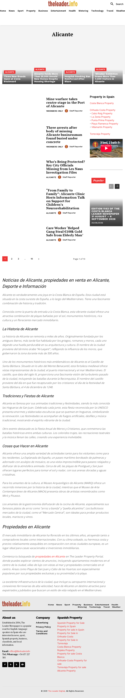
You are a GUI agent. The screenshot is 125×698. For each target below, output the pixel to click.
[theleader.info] (63, 3)
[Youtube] (22, 664)
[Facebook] (4, 664)
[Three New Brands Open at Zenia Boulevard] (17, 66)
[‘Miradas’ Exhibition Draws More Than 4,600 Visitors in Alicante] (108, 66)
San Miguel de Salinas (103, 41)
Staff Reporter (76, 111)
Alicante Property (66, 670)
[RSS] (10, 664)
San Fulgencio (78, 41)
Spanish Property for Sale (70, 622)
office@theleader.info (19, 651)
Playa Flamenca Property (104, 123)
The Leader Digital (56, 691)
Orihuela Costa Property (102, 110)
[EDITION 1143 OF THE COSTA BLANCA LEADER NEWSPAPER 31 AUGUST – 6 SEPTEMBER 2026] (106, 203)
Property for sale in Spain (70, 629)
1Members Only (54, 111)
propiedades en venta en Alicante (76, 280)
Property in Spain (66, 626)
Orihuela (10, 41)
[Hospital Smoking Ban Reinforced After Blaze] (77, 66)
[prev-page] (111, 186)
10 (32, 259)
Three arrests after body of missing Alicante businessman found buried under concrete (64, 134)
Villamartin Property (101, 127)
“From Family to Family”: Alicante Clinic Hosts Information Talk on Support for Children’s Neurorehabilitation (65, 199)
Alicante (9, 72)
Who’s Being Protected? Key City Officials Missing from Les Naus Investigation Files (65, 167)
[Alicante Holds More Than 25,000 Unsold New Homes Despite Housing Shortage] (47, 66)
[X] (16, 664)
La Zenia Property (101, 116)
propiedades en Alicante (50, 556)
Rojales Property (66, 650)
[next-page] (38, 258)
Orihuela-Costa (28, 41)
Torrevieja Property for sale (71, 667)
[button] (115, 4)
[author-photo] (67, 110)
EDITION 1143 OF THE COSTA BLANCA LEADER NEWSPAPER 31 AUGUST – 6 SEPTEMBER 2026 (105, 214)
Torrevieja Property (100, 133)
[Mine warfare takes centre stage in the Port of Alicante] (23, 105)
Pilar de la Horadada (54, 41)
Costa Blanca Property (102, 103)
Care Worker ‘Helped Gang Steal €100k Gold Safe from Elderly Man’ (64, 231)
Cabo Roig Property (101, 113)
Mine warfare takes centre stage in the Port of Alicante (65, 102)
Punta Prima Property (102, 120)
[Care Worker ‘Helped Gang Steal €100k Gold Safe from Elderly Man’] (23, 233)
